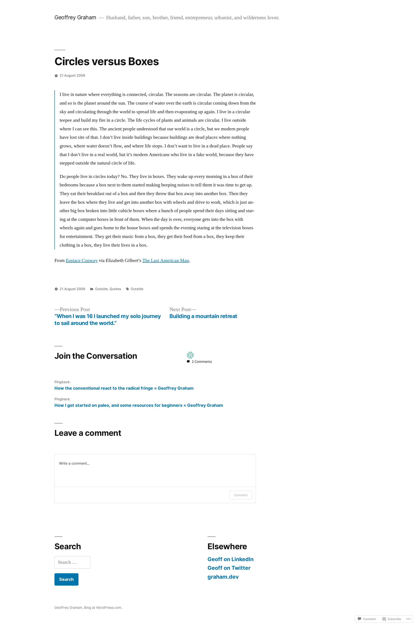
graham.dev (223, 576)
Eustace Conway (82, 260)
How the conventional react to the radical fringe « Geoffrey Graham (124, 388)
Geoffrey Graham (75, 17)
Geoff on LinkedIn (231, 559)
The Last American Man (165, 260)
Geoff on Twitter (229, 568)
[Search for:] (72, 562)
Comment (241, 495)
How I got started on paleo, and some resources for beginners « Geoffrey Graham (138, 405)
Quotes (115, 289)
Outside (101, 289)
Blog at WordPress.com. (103, 608)
